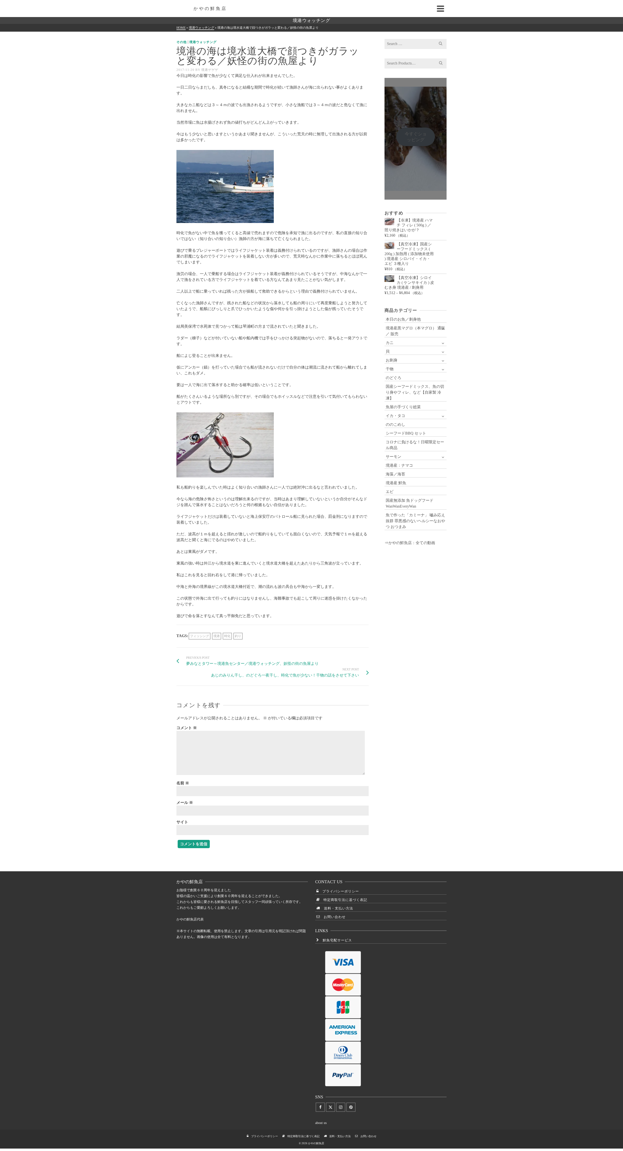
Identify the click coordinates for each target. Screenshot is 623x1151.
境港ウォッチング (203, 42)
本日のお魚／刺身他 (403, 319)
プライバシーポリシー (339, 891)
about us (321, 1123)
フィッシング (199, 636)
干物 (390, 369)
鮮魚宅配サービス (335, 940)
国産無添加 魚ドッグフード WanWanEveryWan (409, 503)
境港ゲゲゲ (209, 70)
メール (184, 802)
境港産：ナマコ (399, 465)
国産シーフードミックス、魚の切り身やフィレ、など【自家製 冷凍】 (415, 392)
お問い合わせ (333, 917)
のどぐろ (393, 378)
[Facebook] (320, 1107)
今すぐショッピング (416, 136)
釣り (238, 636)
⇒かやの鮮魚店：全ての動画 (410, 543)
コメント (186, 728)
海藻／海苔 (395, 474)
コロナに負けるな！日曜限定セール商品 (415, 445)
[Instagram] (340, 1107)
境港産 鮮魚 (396, 483)
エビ (390, 492)
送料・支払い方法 (336, 908)
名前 (182, 783)
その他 (181, 42)
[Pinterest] (351, 1107)
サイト (182, 822)
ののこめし (395, 424)
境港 (216, 636)
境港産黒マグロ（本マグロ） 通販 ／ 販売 (415, 331)
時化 (227, 636)
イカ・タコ (395, 416)
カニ (390, 343)
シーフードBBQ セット (406, 433)
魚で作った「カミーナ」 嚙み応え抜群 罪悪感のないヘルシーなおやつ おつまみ (415, 521)
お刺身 (391, 360)
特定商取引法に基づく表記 (343, 900)
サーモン (393, 457)
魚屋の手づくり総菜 (403, 407)
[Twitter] (330, 1107)
